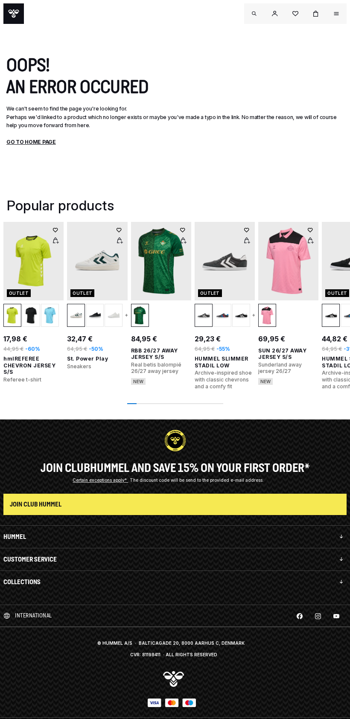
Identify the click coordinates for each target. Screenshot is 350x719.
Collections (22, 581)
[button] (275, 13)
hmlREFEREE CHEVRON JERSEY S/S (29, 365)
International (33, 615)
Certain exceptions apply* (100, 480)
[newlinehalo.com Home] (13, 13)
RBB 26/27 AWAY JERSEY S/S (154, 354)
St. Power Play (87, 358)
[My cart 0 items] (316, 13)
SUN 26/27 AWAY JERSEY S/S (282, 354)
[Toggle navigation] (254, 13)
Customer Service (30, 559)
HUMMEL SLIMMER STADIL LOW (221, 362)
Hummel (14, 536)
